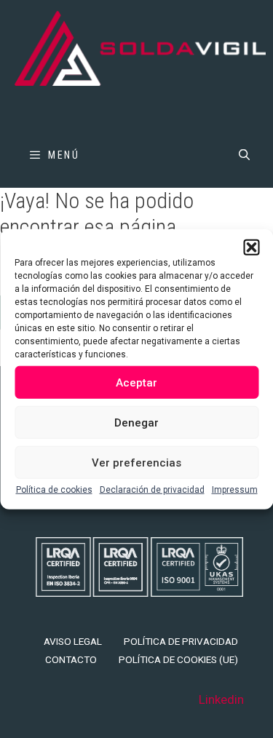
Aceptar (136, 382)
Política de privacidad (181, 641)
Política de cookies (54, 490)
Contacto (71, 659)
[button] (251, 247)
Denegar (136, 422)
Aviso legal (73, 641)
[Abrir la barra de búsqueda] (244, 155)
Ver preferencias (136, 462)
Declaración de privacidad (152, 490)
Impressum (235, 490)
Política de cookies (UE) (178, 659)
